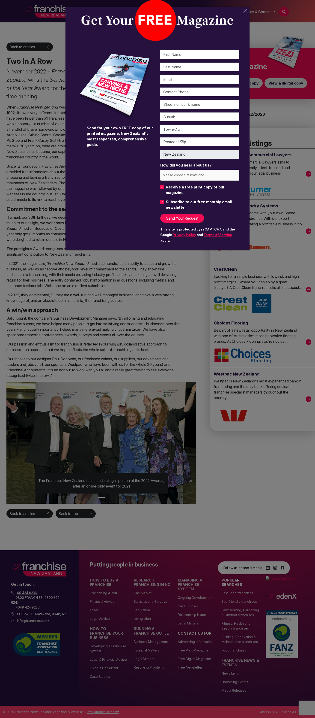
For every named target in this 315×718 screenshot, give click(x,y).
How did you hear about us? (185, 165)
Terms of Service (218, 235)
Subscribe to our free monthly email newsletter (199, 205)
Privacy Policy (184, 235)
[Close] (245, 11)
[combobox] (199, 175)
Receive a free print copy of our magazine (195, 190)
